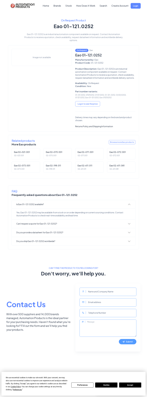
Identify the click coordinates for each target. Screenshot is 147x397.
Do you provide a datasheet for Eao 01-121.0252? (39, 232)
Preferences (82, 385)
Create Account (119, 5)
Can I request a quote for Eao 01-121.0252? (36, 223)
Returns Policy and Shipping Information (94, 126)
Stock (68, 5)
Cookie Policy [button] (16, 387)
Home (46, 5)
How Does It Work (85, 5)
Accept (130, 385)
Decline (106, 385)
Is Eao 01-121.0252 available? (30, 204)
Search (103, 5)
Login (135, 5)
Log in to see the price (88, 103)
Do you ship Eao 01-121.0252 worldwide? (35, 241)
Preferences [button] (17, 390)
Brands (57, 5)
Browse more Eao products (122, 142)
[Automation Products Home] (22, 5)
